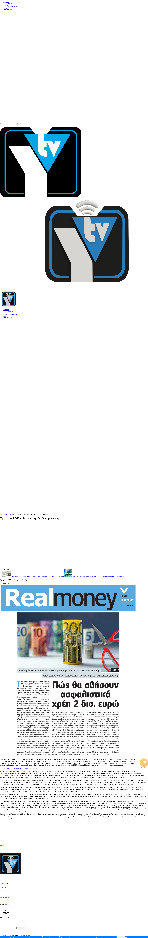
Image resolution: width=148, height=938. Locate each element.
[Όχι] (126, 937)
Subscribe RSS (21, 928)
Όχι (124, 937)
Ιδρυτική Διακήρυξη (5, 897)
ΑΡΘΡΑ (17, 514)
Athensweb (27, 935)
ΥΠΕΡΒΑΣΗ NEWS (9, 514)
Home (1, 514)
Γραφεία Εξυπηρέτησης (6, 900)
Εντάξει (120, 937)
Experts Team (3, 894)
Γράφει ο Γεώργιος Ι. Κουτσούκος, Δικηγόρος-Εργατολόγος (20, 768)
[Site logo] (8, 307)
